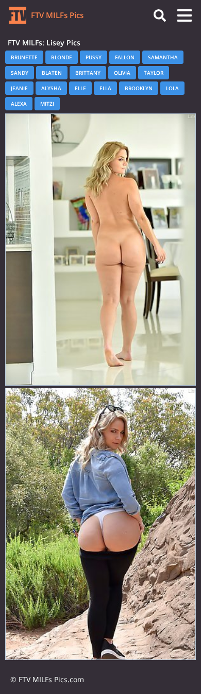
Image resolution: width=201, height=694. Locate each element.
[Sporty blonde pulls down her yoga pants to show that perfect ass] (100, 524)
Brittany (87, 72)
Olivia (122, 72)
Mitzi (47, 103)
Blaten (52, 72)
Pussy (94, 57)
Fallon (125, 57)
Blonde (61, 57)
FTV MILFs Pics (56, 15)
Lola (172, 88)
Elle (80, 88)
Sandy (19, 72)
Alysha (51, 88)
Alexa (19, 103)
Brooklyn (139, 88)
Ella (105, 88)
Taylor (153, 72)
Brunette (24, 57)
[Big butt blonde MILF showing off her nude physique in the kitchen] (100, 249)
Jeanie (19, 88)
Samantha (163, 57)
